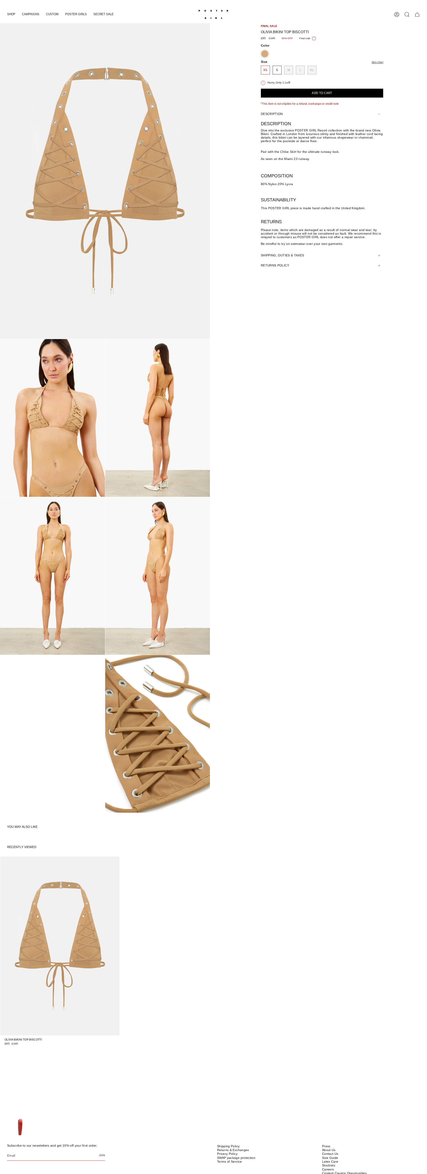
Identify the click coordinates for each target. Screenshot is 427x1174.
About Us (329, 1150)
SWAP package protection (236, 1158)
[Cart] (417, 14)
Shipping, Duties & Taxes (282, 255)
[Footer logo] (20, 1127)
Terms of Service (229, 1161)
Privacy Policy (227, 1154)
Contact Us (330, 1154)
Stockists (328, 1165)
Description (272, 114)
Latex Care (330, 1161)
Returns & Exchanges (233, 1150)
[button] (11, 14)
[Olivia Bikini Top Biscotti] (59, 946)
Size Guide (330, 1158)
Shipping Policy (228, 1146)
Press (326, 1146)
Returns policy (275, 265)
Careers (328, 1169)
